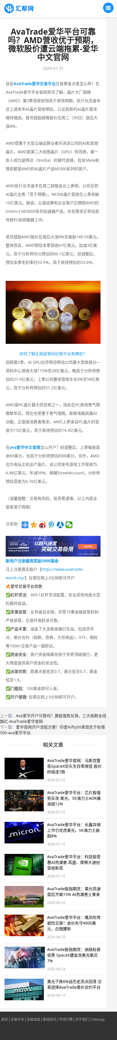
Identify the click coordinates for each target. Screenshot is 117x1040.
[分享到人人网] (60, 524)
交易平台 (17, 1019)
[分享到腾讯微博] (51, 524)
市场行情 (66, 1019)
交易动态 (33, 1019)
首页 (4, 1019)
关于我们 (82, 1019)
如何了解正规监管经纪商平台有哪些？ (53, 353)
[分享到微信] (69, 524)
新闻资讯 (50, 1019)
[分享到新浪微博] (42, 524)
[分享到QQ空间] (33, 524)
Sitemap (98, 1019)
